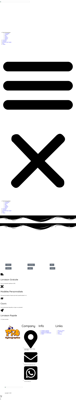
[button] (38, 123)
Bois (5, 35)
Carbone (6, 34)
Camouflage (7, 33)
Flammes (6, 37)
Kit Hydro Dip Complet (6, 42)
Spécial (6, 38)
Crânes (6, 36)
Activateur (4, 41)
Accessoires (4, 40)
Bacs (3, 43)
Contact (3, 44)
